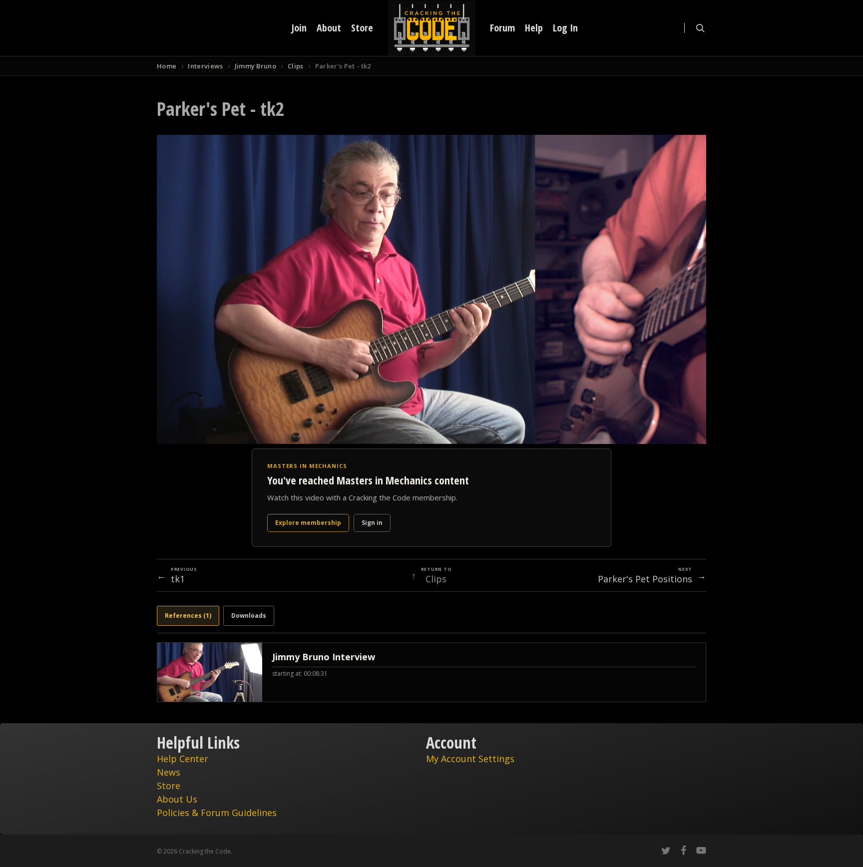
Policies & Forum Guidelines (217, 813)
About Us (177, 799)
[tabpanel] (431, 672)
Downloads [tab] (248, 615)
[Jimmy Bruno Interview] (431, 672)
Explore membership (308, 522)
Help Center (182, 759)
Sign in (372, 522)
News (168, 772)
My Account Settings (470, 759)
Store (168, 786)
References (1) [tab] (188, 615)
